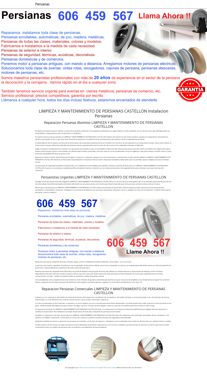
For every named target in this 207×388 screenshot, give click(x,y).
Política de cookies (109, 368)
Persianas (42, 4)
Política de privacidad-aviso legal (90, 368)
